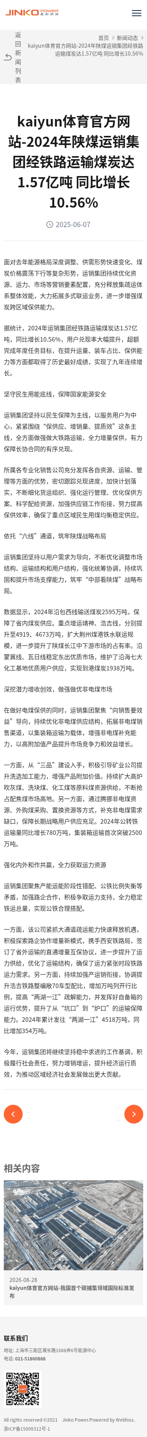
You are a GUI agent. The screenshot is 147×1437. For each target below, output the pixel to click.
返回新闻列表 (18, 57)
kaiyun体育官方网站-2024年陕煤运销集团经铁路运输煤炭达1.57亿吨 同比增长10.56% (85, 49)
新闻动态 (127, 37)
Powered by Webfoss (111, 1419)
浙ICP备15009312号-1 (27, 1428)
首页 (103, 37)
